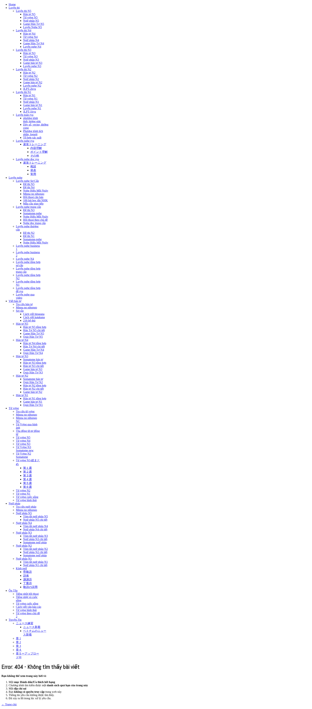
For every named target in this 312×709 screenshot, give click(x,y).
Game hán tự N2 (32, 82)
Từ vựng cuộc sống (27, 496)
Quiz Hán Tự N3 (33, 372)
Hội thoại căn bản (33, 197)
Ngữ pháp (14, 503)
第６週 (27, 486)
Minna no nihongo (33, 193)
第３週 (27, 475)
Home (12, 4)
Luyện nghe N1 (32, 108)
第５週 (27, 483)
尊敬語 (27, 571)
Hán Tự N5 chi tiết (34, 330)
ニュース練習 (24, 623)
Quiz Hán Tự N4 (33, 352)
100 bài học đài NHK (35, 200)
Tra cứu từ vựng (25, 411)
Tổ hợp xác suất (32, 137)
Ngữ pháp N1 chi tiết (35, 565)
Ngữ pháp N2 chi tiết (35, 552)
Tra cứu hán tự (24, 304)
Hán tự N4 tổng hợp (34, 343)
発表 (33, 170)
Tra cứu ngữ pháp (26, 506)
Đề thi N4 (28, 187)
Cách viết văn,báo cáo (28, 606)
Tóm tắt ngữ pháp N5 (35, 516)
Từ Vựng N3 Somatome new (25, 449)
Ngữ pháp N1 (31, 101)
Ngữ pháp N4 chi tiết (35, 529)
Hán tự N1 (29, 95)
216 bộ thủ (29, 320)
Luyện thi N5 (23, 10)
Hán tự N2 (29, 72)
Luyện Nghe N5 (32, 27)
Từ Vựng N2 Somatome (23, 455)
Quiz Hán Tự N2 (33, 382)
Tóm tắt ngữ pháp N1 (35, 561)
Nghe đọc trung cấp (34, 223)
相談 (33, 166)
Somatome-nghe (32, 213)
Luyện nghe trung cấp (28, 206)
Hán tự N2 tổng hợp (34, 385)
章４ (19, 649)
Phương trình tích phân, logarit (33, 133)
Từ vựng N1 (30, 98)
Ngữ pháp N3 (31, 59)
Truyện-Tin (15, 619)
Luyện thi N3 (23, 49)
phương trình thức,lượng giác (32, 120)
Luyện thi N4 (23, 30)
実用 (33, 174)
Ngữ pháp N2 (31, 79)
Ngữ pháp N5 (31, 20)
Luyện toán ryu (24, 114)
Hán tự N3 (29, 53)
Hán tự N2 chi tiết (33, 388)
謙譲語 (27, 579)
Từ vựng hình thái (26, 500)
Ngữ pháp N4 (31, 40)
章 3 (18, 645)
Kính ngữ (21, 568)
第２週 (27, 471)
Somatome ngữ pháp (35, 542)
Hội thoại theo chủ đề (35, 219)
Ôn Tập (13, 590)
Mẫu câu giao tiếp (33, 203)
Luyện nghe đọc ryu (27, 159)
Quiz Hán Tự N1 (33, 404)
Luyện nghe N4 (32, 46)
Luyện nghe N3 (32, 66)
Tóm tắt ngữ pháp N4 (35, 526)
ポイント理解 (39, 151)
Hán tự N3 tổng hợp (34, 362)
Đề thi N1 (28, 236)
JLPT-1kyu (29, 111)
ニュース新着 (31, 627)
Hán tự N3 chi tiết (33, 365)
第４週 (27, 479)
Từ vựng (14, 408)
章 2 (18, 642)
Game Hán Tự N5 (33, 23)
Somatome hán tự (33, 359)
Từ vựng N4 (30, 36)
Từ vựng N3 (30, 56)
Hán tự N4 (29, 33)
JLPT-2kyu (29, 88)
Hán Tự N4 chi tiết (34, 346)
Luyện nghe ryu (25, 140)
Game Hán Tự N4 (33, 43)
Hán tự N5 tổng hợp (34, 327)
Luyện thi (14, 7)
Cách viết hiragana (33, 314)
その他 (34, 155)
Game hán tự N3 (32, 62)
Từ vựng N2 (30, 75)
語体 (26, 575)
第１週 (27, 467)
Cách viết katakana (34, 317)
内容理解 (36, 148)
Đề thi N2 (28, 232)
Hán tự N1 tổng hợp (34, 398)
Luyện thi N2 (23, 69)
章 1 (18, 638)
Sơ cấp (20, 310)
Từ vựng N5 (30, 17)
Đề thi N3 (28, 210)
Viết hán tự (15, 301)
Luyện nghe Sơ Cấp (27, 180)
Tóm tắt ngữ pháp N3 (35, 535)
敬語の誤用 (30, 586)
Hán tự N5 (29, 14)
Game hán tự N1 (32, 105)
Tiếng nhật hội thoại (27, 593)
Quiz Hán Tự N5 (33, 336)
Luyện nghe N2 (32, 85)
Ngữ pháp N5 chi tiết (35, 519)
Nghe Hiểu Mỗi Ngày (35, 190)
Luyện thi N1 (23, 92)
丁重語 (27, 583)
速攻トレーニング (34, 144)
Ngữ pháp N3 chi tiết (35, 539)
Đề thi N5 (28, 184)
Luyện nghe (15, 177)
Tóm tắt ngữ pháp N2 (35, 548)
